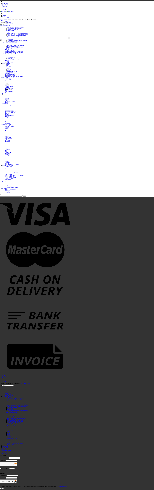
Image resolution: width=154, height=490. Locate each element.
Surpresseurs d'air (8, 52)
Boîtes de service (8, 137)
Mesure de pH (10, 39)
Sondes (6, 119)
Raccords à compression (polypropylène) (12, 172)
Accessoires (7, 54)
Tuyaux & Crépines (8, 144)
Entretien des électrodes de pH (13, 407)
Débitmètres (7, 127)
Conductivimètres (8, 106)
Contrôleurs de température (10, 183)
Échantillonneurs (8, 109)
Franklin (6, 151)
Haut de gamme (8, 152)
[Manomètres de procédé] (5, 25)
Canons (6, 71)
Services (4, 15)
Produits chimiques (6, 159)
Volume (8, 70)
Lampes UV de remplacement (10, 189)
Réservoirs (7, 67)
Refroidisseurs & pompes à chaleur (11, 187)
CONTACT (4, 6)
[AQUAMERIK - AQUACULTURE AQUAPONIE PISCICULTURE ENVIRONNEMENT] (7, 11)
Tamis (6, 156)
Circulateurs (7, 46)
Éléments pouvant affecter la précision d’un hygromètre (17, 40)
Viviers (6, 68)
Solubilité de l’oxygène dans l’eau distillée (15, 52)
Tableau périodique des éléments (13, 46)
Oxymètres (7, 117)
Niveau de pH (10, 408)
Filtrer (24, 195)
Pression (8, 435)
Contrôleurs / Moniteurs (9, 107)
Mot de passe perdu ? (4, 470)
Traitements (7, 163)
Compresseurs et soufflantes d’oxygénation (15, 27)
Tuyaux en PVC (8, 179)
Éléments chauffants (8, 186)
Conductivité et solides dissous (13, 41)
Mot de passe (3, 460)
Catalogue (7, 391)
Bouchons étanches (8, 138)
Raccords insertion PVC (9, 176)
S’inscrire (2, 488)
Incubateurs (7, 59)
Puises (6, 81)
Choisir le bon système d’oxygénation (14, 28)
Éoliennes (7, 49)
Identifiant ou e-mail (4, 457)
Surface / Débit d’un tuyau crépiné (13, 59)
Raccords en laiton (8, 174)
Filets (6, 80)
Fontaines (6, 99)
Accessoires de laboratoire (10, 132)
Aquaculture (4, 53)
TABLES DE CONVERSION (11, 42)
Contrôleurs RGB (8, 97)
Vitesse (8, 431)
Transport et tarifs (10, 77)
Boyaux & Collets (8, 166)
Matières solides (8, 141)
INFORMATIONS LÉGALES (11, 438)
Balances (6, 134)
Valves (6, 180)
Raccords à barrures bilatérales (10, 170)
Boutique (6, 20)
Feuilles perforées (8, 79)
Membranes (7, 102)
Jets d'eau (6, 100)
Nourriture (7, 61)
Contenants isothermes (9, 66)
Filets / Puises (5, 77)
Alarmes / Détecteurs (9, 125)
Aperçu (1, 28)
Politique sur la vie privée (12, 73)
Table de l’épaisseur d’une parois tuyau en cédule (16, 48)
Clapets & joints (8, 168)
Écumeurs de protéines (9, 88)
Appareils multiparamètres (10, 105)
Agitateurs (7, 160)
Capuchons (7, 139)
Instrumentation (5, 103)
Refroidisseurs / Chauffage (7, 181)
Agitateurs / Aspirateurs (9, 45)
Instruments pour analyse (9, 115)
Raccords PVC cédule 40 (9, 178)
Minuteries (7, 60)
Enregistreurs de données (9, 110)
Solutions (6, 118)
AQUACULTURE (8, 397)
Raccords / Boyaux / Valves (7, 165)
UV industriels (7, 192)
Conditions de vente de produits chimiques (15, 76)
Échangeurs (7, 185)
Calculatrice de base (11, 424)
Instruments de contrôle (6, 124)
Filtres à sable (7, 91)
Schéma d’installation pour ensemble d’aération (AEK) (17, 33)
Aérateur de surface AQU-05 (12, 32)
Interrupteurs (7, 129)
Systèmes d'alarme (8, 121)
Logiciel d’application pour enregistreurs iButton (16, 35)
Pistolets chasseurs (8, 76)
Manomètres (7, 130)
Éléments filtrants (8, 89)
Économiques (7, 150)
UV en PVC (7, 191)
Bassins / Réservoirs (6, 63)
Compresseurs (7, 47)
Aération (4, 42)
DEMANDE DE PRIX (6, 7)
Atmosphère (9, 426)
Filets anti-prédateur (8, 74)
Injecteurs (6, 128)
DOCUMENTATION (6, 396)
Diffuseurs (7, 48)
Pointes (6, 142)
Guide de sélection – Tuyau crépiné (14, 53)
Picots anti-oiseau (8, 75)
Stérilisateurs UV (8, 190)
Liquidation (7, 21)
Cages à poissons (8, 78)
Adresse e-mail (3, 475)
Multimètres (7, 116)
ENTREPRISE (5, 3)
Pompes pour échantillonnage (10, 143)
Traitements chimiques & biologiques (12, 164)
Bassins (6, 65)
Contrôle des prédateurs (6, 69)
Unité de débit (10, 62)
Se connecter (11, 468)
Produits (4, 16)
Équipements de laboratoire (10, 58)
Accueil (1, 19)
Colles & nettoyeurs (8, 169)
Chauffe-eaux (7, 182)
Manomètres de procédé (4, 32)
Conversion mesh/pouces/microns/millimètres (15, 51)
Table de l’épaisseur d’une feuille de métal (15, 47)
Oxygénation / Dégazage (9, 50)
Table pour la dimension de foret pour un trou (15, 50)
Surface (8, 432)
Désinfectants (7, 162)
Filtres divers (7, 92)
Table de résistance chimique (12, 44)
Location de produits (9, 23)
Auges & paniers (8, 55)
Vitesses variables (8, 157)
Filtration (4, 84)
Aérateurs (6, 43)
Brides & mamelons (8, 167)
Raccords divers (8, 173)
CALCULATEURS (9, 423)
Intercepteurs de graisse (9, 93)
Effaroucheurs (7, 73)
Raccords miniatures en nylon (10, 177)
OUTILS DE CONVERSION (10, 61)
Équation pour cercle (11, 57)
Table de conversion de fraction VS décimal (15, 45)
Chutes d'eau (7, 96)
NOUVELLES (5, 4)
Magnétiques (7, 153)
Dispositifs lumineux (9, 72)
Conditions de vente (11, 442)
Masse (8, 434)
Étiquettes (7, 113)
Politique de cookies (11, 441)
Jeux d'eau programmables (10, 101)
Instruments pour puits (6, 135)
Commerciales (7, 149)
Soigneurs (7, 62)
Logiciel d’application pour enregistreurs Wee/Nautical (17, 34)
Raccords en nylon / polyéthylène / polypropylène (14, 175)
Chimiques (7, 161)
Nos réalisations (8, 17)
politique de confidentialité (62, 486)
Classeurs (6, 56)
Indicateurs (7, 114)
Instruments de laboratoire (7, 131)
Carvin (6, 148)
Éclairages (7, 98)
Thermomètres (7, 122)
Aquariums (7, 64)
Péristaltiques (7, 154)
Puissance (9, 65)
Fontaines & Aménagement (7, 94)
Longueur (9, 69)
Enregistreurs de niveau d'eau (10, 111)
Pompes (3, 145)
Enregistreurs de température (10, 112)
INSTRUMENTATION (9, 30)
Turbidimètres (7, 123)
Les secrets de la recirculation (12, 29)
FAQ (3, 5)
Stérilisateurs (4, 188)
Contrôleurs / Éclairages (9, 126)
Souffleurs (7, 51)
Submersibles (7, 155)
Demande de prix (8, 22)
